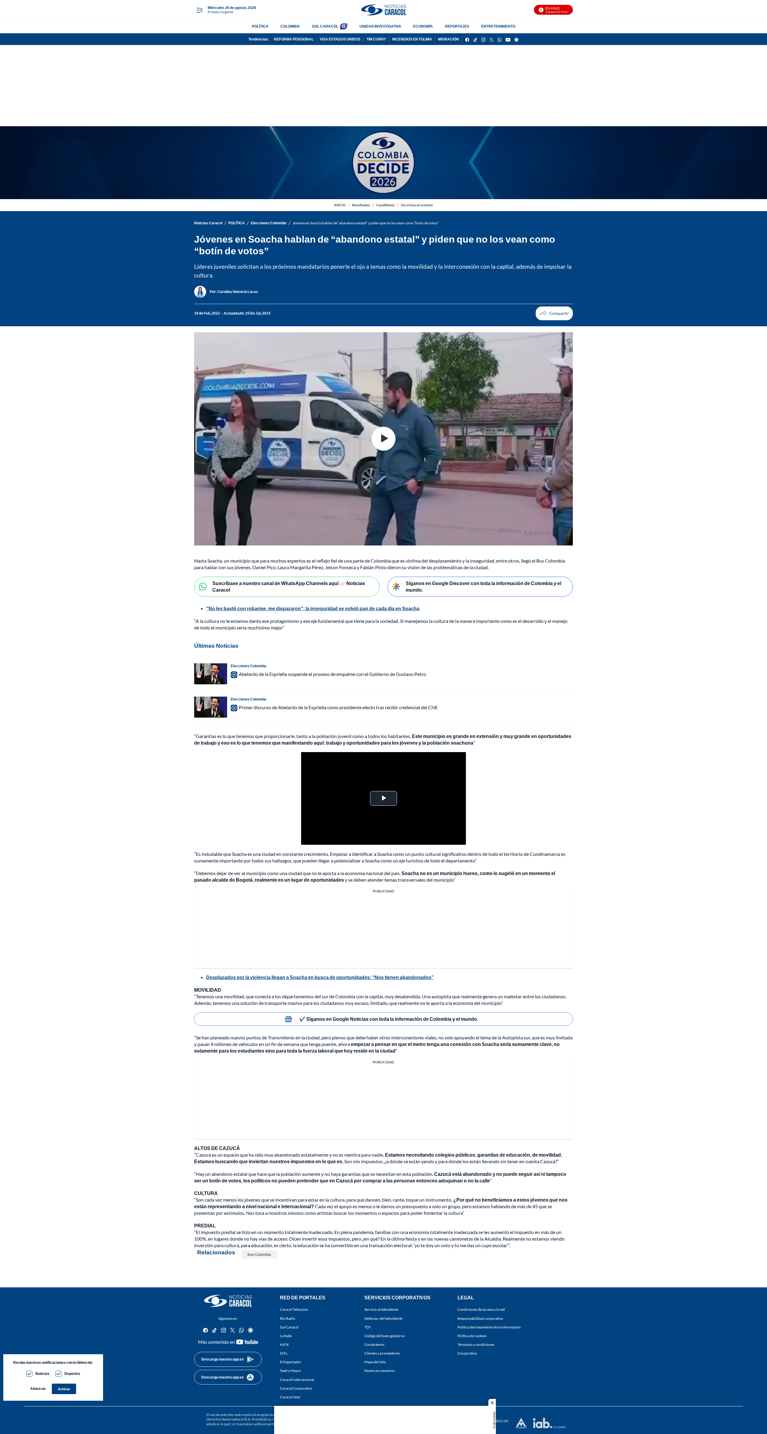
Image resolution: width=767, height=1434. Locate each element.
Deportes (72, 1373)
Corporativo (467, 1353)
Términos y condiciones (476, 1344)
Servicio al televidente (381, 1309)
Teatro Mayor (290, 1371)
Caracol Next (290, 1397)
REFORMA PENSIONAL (294, 39)
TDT (367, 1327)
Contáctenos (374, 1344)
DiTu (283, 1353)
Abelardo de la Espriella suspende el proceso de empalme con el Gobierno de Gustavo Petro (332, 674)
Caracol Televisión (294, 1309)
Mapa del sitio (375, 1362)
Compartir (554, 313)
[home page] (383, 10)
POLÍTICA (260, 26)
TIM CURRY (376, 39)
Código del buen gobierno (384, 1336)
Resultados (361, 205)
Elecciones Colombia (268, 223)
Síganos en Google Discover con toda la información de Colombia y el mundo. (483, 586)
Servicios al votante (417, 205)
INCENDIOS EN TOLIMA (412, 39)
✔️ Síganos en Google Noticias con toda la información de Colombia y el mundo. (388, 1019)
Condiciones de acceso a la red (481, 1309)
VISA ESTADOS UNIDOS (340, 39)
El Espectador (290, 1362)
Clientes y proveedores (382, 1353)
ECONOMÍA (423, 26)
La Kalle (286, 1336)
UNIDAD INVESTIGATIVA (380, 26)
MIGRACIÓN (448, 39)
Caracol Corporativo (296, 1388)
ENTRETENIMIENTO (498, 26)
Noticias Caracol (208, 223)
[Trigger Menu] (199, 10)
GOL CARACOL (325, 26)
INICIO (340, 205)
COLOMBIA (290, 26)
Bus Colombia (259, 1254)
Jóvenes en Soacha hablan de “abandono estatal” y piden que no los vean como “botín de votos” (365, 223)
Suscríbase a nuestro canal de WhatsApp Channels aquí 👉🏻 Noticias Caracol (288, 586)
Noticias (42, 1373)
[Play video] (383, 439)
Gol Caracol (289, 1327)
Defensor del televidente (383, 1318)
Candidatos (385, 205)
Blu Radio (287, 1318)
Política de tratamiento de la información (489, 1327)
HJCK (284, 1344)
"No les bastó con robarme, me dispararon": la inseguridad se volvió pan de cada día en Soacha (312, 608)
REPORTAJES (457, 26)
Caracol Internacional (297, 1379)
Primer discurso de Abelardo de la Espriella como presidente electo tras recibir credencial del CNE (338, 707)
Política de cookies (472, 1336)
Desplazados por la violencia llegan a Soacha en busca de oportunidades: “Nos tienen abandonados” (320, 977)
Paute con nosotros (379, 1371)
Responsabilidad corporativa (480, 1318)
